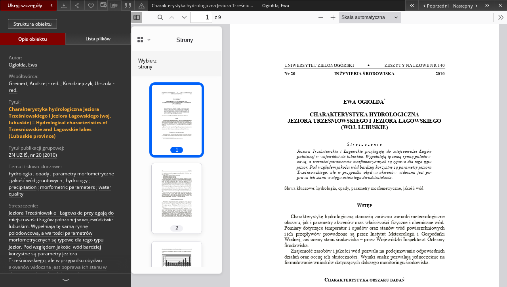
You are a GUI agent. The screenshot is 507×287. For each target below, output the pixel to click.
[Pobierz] (64, 5)
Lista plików (98, 39)
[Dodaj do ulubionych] (91, 5)
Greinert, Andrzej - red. (34, 83)
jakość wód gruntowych (36, 180)
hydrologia (20, 173)
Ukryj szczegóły (25, 5)
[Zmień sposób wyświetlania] (102, 5)
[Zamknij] (500, 5)
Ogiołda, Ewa (23, 64)
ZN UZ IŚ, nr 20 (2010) (33, 155)
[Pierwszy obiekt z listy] (411, 5)
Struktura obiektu (32, 24)
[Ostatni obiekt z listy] (487, 5)
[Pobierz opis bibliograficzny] (114, 5)
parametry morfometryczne (83, 173)
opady (42, 173)
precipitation (22, 187)
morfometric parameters (67, 187)
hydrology (77, 180)
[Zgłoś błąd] (141, 5)
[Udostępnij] (77, 5)
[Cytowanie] (128, 5)
